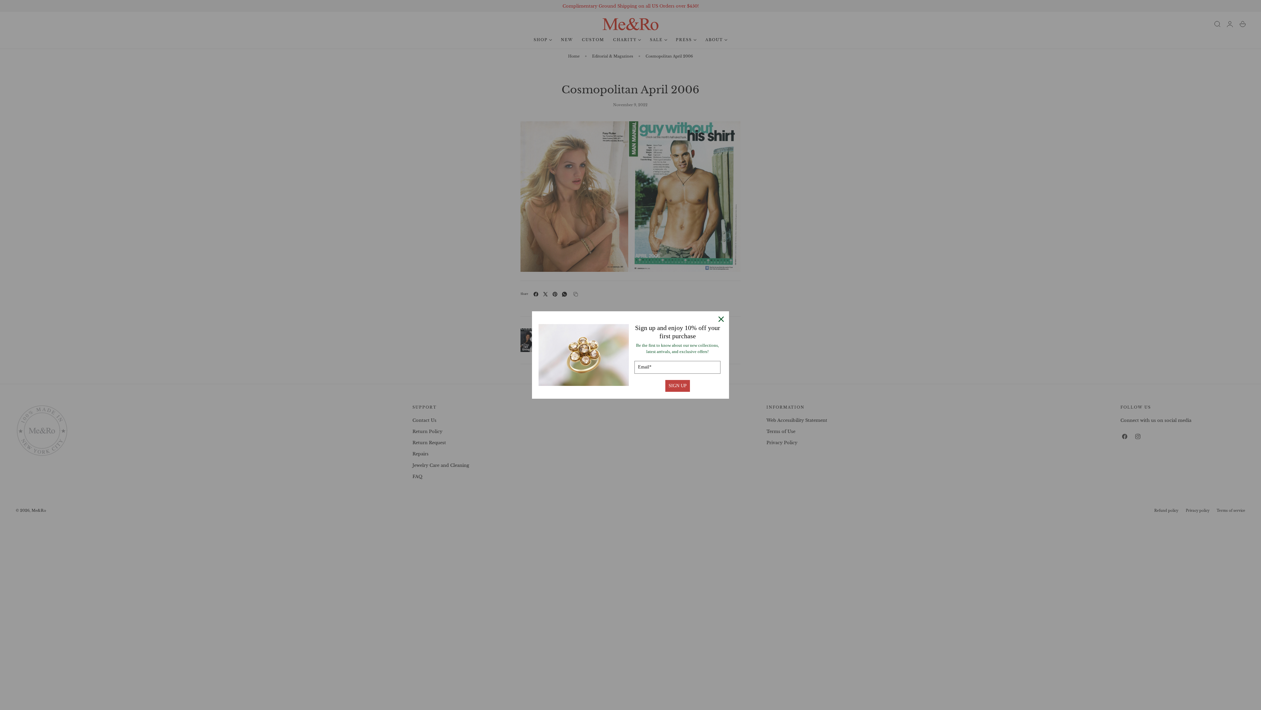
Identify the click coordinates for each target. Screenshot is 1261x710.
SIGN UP (678, 385)
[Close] (721, 319)
